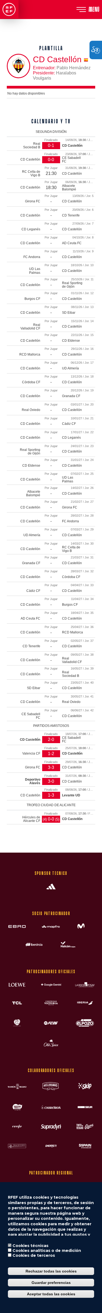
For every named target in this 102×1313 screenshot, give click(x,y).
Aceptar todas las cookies (51, 1294)
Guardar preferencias (51, 1282)
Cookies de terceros (34, 1255)
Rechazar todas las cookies (51, 1271)
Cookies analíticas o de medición (47, 1250)
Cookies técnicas (30, 1245)
